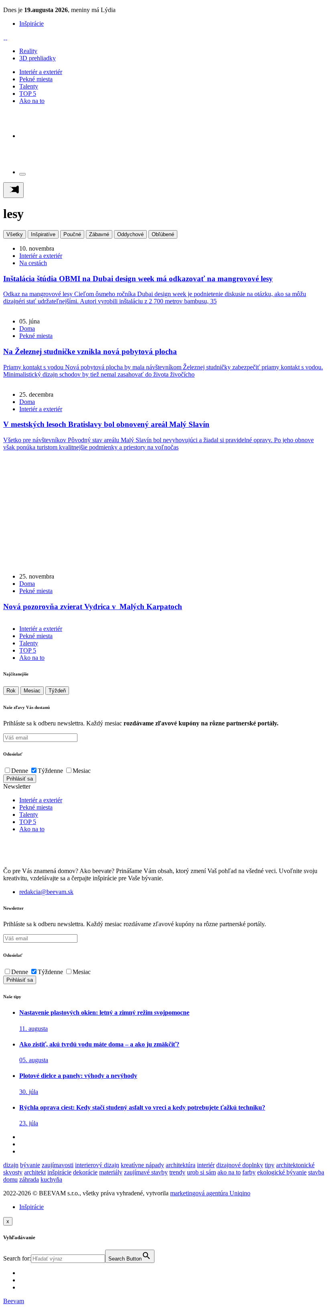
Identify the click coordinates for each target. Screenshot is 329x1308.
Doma (27, 328)
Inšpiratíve (43, 234)
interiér (206, 1165)
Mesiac (32, 691)
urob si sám (201, 1172)
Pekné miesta (36, 79)
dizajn (10, 1165)
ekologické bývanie (282, 1172)
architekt (35, 1172)
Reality (28, 50)
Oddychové (130, 234)
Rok (11, 691)
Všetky (14, 234)
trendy (177, 1172)
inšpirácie (59, 1172)
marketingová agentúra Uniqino (210, 1193)
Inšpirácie (31, 23)
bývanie (30, 1165)
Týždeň (57, 691)
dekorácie (85, 1172)
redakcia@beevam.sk (46, 891)
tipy (269, 1165)
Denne (19, 770)
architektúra (180, 1165)
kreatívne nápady (142, 1165)
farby (249, 1172)
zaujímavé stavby (146, 1172)
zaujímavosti (57, 1165)
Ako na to (32, 100)
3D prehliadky (37, 58)
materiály (110, 1172)
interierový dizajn (97, 1165)
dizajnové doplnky (239, 1165)
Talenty (28, 86)
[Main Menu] (13, 190)
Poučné (72, 234)
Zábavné (99, 234)
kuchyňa (51, 1179)
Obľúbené (163, 234)
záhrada (29, 1179)
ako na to (229, 1172)
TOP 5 (27, 93)
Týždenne (50, 770)
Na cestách (33, 263)
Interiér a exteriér (40, 71)
